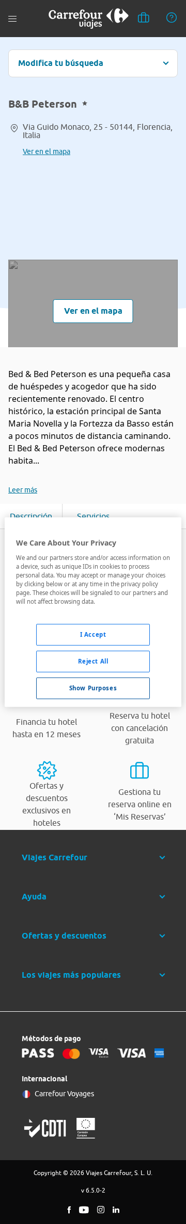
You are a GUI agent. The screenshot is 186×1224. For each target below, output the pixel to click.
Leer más (22, 490)
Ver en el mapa (46, 151)
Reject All (93, 661)
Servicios (93, 516)
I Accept (93, 634)
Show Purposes (93, 688)
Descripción (31, 516)
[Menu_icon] (12, 19)
